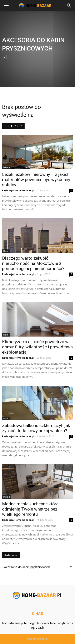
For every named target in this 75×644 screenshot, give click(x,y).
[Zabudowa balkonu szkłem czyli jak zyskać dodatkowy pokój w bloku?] (37, 403)
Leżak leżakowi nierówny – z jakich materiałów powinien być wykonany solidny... (36, 179)
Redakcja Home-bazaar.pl (18, 190)
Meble (6, 167)
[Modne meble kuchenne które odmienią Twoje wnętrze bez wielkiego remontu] (37, 481)
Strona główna (10, 95)
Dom (5, 251)
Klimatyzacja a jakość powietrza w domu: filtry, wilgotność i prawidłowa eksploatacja (37, 347)
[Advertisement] (37, 53)
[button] (69, 5)
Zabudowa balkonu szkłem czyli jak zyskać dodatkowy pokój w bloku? (36, 428)
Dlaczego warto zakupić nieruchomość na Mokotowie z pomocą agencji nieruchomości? (33, 263)
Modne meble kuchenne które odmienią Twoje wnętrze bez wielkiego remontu (30, 509)
